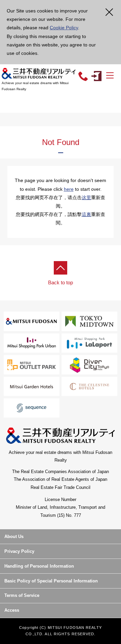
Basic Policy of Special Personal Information (51, 580)
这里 (86, 197)
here (69, 189)
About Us (14, 536)
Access (11, 610)
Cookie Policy (64, 27)
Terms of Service (21, 595)
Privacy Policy (19, 551)
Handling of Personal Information (39, 566)
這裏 (86, 214)
